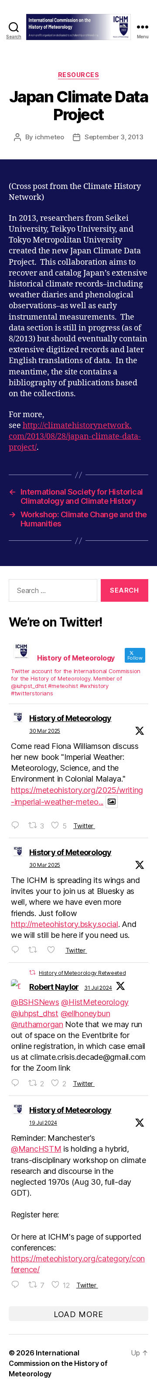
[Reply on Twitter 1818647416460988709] (17, 1083)
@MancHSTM (36, 1148)
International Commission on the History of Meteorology (58, 1363)
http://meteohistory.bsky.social (64, 924)
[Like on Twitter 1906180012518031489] (53, 950)
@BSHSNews (35, 1002)
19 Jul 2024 (43, 1122)
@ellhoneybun (85, 1013)
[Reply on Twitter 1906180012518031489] (17, 950)
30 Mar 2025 (44, 731)
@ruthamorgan (37, 1024)
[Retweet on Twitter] (32, 972)
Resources (78, 74)
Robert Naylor (53, 986)
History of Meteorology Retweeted (82, 973)
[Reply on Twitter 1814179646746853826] (17, 1285)
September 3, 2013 (114, 137)
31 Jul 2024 (98, 987)
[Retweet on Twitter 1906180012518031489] (35, 950)
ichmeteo (49, 137)
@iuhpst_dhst (34, 1013)
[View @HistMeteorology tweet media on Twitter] (112, 801)
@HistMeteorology (95, 1002)
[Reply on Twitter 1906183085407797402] (17, 825)
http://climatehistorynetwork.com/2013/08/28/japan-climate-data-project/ (75, 436)
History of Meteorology (70, 718)
